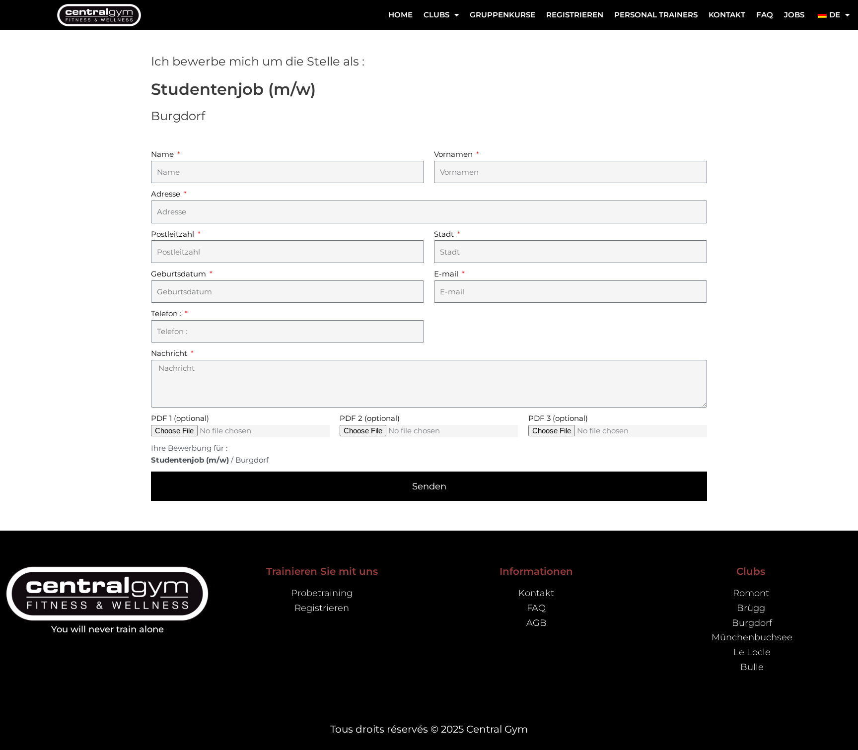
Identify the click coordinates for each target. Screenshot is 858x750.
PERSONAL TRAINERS (656, 14)
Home (400, 14)
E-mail (447, 273)
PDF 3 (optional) (558, 418)
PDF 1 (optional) (180, 418)
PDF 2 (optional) (370, 418)
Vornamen (454, 154)
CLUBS (436, 14)
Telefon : (167, 313)
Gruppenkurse (502, 14)
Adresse (166, 194)
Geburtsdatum (179, 273)
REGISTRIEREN (574, 14)
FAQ (764, 14)
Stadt (445, 234)
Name (163, 154)
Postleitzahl (173, 234)
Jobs (794, 14)
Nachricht (170, 353)
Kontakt (727, 14)
